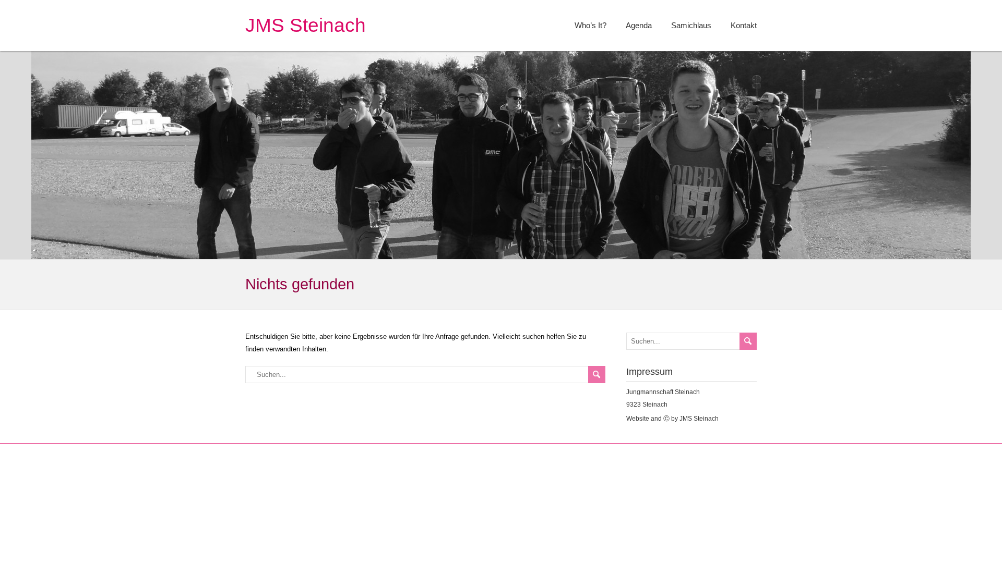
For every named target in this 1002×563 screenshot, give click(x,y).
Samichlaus (691, 25)
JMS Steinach (305, 25)
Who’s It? (590, 25)
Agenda (639, 25)
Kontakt (744, 25)
